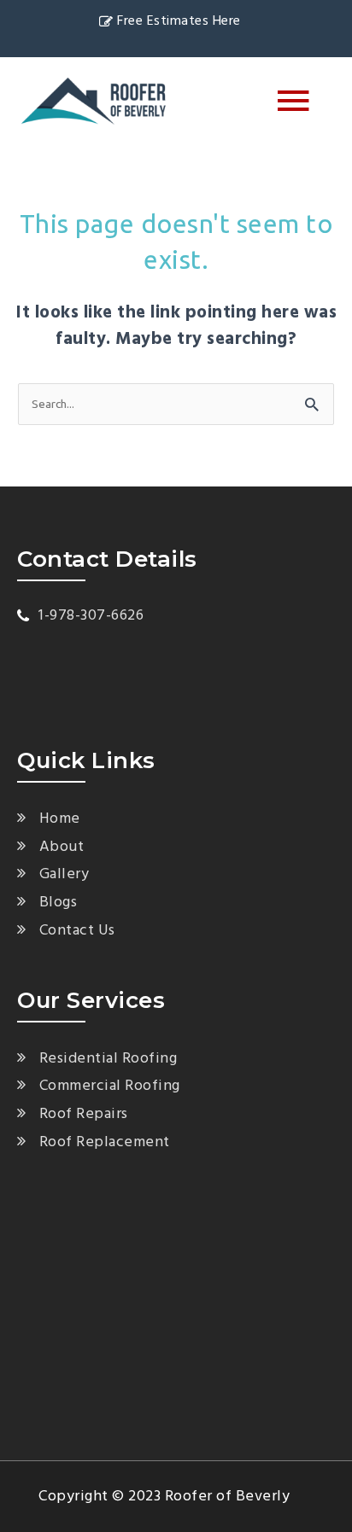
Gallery (64, 874)
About (61, 847)
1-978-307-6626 (91, 615)
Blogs (58, 902)
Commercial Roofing (109, 1086)
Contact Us (77, 930)
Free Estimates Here (179, 21)
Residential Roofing (108, 1058)
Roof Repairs (83, 1114)
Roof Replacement (104, 1142)
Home (59, 819)
